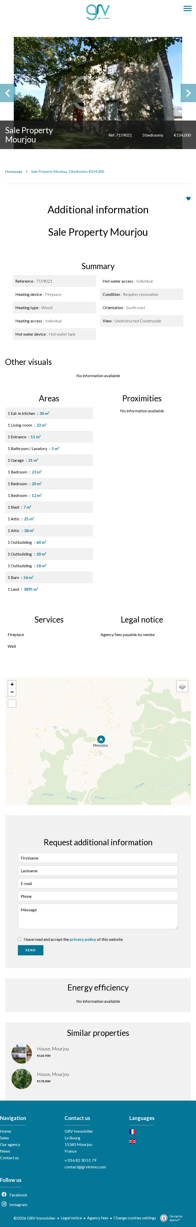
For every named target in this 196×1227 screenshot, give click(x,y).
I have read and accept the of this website (73, 939)
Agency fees (97, 1217)
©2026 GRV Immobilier (35, 1218)
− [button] (12, 692)
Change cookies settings (135, 1217)
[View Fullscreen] (12, 703)
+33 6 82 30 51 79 (80, 1160)
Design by (175, 1218)
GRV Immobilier (79, 1131)
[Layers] (182, 686)
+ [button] (12, 684)
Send (30, 950)
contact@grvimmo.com (85, 1166)
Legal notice (71, 1217)
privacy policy (83, 939)
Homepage (13, 171)
